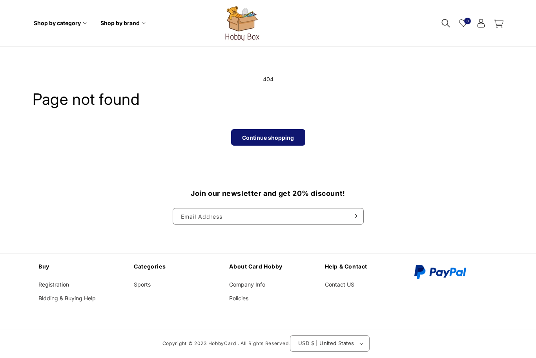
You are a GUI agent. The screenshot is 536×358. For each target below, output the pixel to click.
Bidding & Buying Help (67, 298)
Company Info (247, 284)
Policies (238, 298)
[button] (61, 23)
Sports (142, 284)
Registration (53, 284)
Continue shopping (268, 137)
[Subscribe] (354, 216)
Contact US (339, 284)
